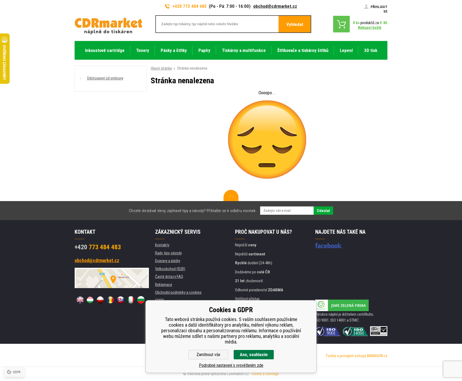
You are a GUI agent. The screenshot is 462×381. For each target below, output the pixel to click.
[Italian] (130, 300)
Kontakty (162, 245)
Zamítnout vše (208, 354)
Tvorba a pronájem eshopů (346, 356)
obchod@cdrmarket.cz (275, 6)
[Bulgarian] (141, 300)
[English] (80, 300)
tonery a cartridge (265, 373)
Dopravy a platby (167, 260)
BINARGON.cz (377, 356)
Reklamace (163, 284)
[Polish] (100, 300)
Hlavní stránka (161, 68)
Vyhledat (294, 24)
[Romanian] (110, 300)
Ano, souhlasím (254, 354)
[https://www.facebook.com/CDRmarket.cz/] (328, 245)
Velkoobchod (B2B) (170, 268)
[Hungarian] (90, 300)
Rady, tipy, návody (168, 253)
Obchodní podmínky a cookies (178, 292)
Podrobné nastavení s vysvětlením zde (231, 365)
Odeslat (323, 210)
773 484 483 (98, 247)
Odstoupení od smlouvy (105, 78)
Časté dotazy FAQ (169, 276)
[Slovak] (120, 300)
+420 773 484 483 (189, 6)
